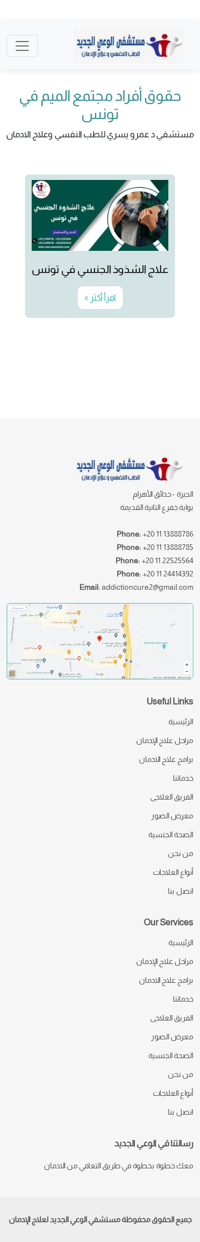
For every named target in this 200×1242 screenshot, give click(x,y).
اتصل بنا (180, 891)
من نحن (180, 853)
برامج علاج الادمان (166, 759)
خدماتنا (183, 778)
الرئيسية (180, 721)
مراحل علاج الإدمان (164, 740)
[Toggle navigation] (22, 46)
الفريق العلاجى (171, 797)
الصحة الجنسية (170, 834)
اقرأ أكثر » (100, 297)
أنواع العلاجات (173, 872)
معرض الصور (172, 816)
